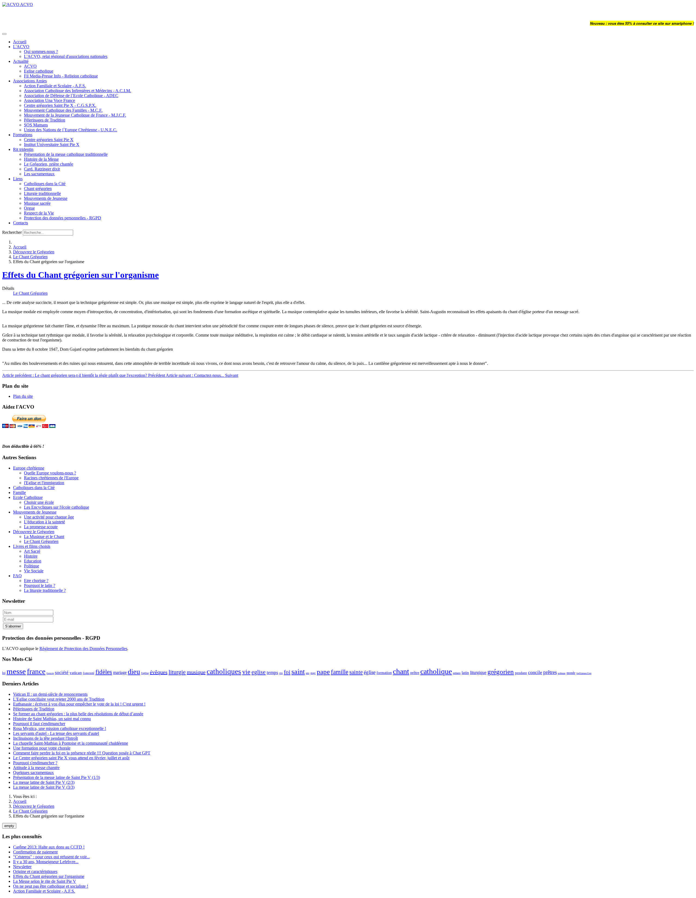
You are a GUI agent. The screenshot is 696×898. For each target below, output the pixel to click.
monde (571, 673)
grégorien (500, 671)
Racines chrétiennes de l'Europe (51, 478)
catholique (436, 671)
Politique (31, 566)
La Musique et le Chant (44, 536)
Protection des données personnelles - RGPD (62, 218)
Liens (18, 178)
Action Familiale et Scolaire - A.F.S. (55, 85)
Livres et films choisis (31, 546)
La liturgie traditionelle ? (45, 590)
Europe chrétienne (28, 468)
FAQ (17, 575)
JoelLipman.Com (583, 673)
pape (323, 671)
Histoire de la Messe (41, 159)
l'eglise (145, 673)
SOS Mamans (36, 125)
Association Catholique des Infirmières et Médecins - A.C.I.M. (77, 90)
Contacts (20, 222)
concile (535, 672)
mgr (313, 673)
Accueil (19, 41)
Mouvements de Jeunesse (45, 198)
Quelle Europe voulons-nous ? (50, 473)
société (62, 672)
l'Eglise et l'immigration (44, 482)
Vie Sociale (34, 570)
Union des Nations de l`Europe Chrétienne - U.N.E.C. (70, 130)
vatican (76, 672)
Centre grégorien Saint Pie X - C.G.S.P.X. (60, 105)
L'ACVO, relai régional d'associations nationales (65, 56)
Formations (22, 134)
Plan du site (23, 396)
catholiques (224, 671)
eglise (258, 672)
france (36, 671)
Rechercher (12, 232)
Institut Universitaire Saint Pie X (51, 144)
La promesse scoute (41, 526)
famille (339, 672)
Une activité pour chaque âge (49, 517)
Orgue (29, 208)
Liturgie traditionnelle (42, 193)
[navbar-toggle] (4, 34)
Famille (19, 492)
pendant (521, 673)
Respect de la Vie (39, 213)
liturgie (177, 672)
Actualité (21, 61)
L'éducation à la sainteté (44, 522)
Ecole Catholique (28, 497)
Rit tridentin (23, 149)
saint (298, 672)
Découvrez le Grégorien (33, 252)
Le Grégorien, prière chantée (48, 164)
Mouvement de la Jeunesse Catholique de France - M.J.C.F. (75, 115)
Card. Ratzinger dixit (42, 169)
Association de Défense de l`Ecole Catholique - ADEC (71, 95)
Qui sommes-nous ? (41, 51)
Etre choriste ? (36, 580)
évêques (158, 672)
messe (16, 671)
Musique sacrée (37, 203)
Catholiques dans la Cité (45, 183)
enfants (457, 673)
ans (307, 673)
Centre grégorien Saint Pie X (48, 139)
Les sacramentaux (39, 174)
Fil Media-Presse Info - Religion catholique (61, 76)
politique (562, 673)
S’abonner (13, 626)
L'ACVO (21, 46)
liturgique (478, 672)
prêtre (414, 673)
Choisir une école (39, 502)
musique (196, 672)
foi (287, 672)
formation (384, 673)
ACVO (30, 66)
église (369, 672)
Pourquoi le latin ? (39, 585)
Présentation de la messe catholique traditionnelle (66, 154)
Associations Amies (30, 81)
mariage (120, 672)
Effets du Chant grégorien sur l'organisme (80, 275)
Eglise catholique (38, 71)
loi (3, 673)
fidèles (103, 672)
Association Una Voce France (49, 100)
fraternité (88, 673)
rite (281, 673)
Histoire (31, 556)
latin (465, 672)
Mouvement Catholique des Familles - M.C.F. (63, 110)
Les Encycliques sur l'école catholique (56, 507)
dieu (134, 672)
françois (50, 673)
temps (272, 672)
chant (401, 671)
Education (32, 561)
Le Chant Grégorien (30, 256)
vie (246, 671)
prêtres (550, 672)
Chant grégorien (38, 188)
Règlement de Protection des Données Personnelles (83, 648)
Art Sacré (32, 551)
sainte (356, 672)
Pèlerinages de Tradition (44, 120)
